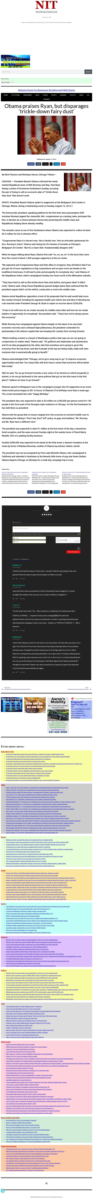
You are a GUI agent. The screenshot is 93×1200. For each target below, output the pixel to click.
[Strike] (22, 534)
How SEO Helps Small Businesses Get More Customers (23, 963)
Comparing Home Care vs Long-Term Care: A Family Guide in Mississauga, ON (30, 1149)
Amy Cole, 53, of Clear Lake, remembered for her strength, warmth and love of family (32, 811)
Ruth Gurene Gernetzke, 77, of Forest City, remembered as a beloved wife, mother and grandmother (36, 804)
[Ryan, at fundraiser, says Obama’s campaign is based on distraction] (17, 477)
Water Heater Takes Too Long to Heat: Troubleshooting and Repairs (27, 1168)
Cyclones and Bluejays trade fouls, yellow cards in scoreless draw (26, 911)
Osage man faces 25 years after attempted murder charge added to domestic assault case (33, 889)
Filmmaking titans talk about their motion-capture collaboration (26, 1094)
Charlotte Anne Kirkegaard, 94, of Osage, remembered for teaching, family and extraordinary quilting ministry (40, 823)
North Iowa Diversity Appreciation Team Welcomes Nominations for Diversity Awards (33, 1110)
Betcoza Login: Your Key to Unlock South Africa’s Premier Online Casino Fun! (30, 1030)
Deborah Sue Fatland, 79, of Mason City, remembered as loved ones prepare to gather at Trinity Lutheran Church (40, 802)
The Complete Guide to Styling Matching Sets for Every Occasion (26, 861)
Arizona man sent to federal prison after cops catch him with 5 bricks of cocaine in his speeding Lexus (37, 1066)
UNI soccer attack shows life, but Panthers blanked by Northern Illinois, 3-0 (29, 913)
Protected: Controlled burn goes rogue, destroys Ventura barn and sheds (28, 773)
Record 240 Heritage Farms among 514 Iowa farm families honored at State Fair (31, 966)
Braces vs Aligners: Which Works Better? (19, 1123)
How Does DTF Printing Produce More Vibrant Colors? (23, 851)
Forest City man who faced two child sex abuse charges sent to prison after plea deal (32, 875)
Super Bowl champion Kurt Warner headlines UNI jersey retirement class (28, 932)
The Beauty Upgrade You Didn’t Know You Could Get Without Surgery (27, 1134)
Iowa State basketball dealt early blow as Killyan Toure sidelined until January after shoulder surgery (37, 920)
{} (37, 534)
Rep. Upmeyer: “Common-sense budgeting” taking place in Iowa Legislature (29, 1054)
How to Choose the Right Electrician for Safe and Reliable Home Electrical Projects (31, 1154)
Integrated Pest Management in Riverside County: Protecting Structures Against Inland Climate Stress (37, 961)
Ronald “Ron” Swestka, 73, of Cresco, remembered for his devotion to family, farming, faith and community (38, 830)
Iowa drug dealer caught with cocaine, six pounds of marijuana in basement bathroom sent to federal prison (39, 887)
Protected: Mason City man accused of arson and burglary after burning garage (30, 766)
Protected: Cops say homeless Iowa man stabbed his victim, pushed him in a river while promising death (38, 756)
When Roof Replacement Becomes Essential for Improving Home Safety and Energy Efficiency (35, 1151)
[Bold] (14, 534)
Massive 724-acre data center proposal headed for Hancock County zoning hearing (32, 940)
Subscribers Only (7, 752)
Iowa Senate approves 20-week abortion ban (20, 1073)
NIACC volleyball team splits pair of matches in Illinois (23, 916)
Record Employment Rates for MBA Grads (19, 1025)
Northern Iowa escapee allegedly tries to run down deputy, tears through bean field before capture (36, 894)
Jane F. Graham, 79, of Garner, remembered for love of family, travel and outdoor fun (32, 832)
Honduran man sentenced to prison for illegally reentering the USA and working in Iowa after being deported (39, 1058)
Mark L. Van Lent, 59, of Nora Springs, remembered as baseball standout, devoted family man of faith (37, 787)
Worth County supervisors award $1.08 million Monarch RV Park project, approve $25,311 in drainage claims (40, 994)
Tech (3, 1004)
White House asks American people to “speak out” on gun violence (26, 1047)
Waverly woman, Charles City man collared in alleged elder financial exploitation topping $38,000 (36, 899)
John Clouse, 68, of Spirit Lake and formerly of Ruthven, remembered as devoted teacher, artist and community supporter (43, 821)
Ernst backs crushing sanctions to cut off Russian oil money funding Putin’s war (30, 866)
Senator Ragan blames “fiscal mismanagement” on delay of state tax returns (29, 1075)
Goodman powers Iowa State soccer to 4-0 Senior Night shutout (26, 928)
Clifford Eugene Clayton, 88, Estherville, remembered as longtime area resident (30, 797)
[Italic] (17, 534)
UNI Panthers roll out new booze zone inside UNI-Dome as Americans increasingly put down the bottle (38, 906)
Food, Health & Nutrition (10, 1118)
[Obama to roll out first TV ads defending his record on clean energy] (77, 477)
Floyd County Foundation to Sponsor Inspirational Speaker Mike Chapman (29, 1089)
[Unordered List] (27, 534)
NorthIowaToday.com (46, 11)
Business (63, 95)
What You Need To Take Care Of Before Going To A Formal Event (26, 1020)
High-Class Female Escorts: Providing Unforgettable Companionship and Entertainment (33, 1011)
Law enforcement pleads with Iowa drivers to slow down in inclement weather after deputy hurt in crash (38, 1106)
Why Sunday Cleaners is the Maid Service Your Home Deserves (25, 1158)
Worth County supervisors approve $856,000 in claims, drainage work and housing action (33, 942)
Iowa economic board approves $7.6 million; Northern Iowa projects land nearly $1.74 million (35, 954)
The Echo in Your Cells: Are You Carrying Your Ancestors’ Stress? (26, 859)
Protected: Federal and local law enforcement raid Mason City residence (28, 759)
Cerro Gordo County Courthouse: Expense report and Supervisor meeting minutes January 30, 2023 (36, 1101)
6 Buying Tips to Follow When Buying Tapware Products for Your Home (28, 1023)
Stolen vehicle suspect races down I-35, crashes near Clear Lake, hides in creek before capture (35, 892)
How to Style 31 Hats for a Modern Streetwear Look (22, 1035)
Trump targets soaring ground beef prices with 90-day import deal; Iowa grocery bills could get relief (37, 842)
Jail (88, 95)
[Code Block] (32, 534)
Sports (53, 95)
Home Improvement (8, 1146)
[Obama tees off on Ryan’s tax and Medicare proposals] (47, 477)
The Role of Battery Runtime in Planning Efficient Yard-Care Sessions (27, 949)
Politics (73, 95)
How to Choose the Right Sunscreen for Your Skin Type (23, 1127)
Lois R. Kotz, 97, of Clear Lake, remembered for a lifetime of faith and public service (31, 795)
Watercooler (6, 1042)
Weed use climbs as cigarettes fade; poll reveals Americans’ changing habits (29, 840)
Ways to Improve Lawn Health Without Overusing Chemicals (25, 1037)
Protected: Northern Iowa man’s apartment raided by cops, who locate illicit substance (32, 780)
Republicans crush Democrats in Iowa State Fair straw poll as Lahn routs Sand (30, 980)
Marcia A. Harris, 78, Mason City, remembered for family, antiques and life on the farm (32, 790)
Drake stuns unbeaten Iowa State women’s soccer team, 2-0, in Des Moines (29, 923)
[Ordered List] (24, 534)
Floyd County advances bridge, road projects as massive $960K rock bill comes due (32, 944)
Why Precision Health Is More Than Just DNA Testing (22, 1125)
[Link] (34, 534)
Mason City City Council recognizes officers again (21, 1056)
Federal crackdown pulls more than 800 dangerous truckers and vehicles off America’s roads (34, 856)
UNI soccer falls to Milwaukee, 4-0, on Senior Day (21, 930)
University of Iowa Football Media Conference (20, 1049)
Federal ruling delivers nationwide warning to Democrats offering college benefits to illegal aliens (36, 863)
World (45, 95)
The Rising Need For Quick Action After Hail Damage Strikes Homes (27, 1156)
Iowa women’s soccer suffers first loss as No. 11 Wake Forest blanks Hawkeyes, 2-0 (32, 918)
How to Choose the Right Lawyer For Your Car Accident (23, 1009)
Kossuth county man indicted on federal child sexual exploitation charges (28, 1077)
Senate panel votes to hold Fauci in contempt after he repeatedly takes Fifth (29, 854)
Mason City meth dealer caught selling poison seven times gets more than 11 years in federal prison (36, 882)
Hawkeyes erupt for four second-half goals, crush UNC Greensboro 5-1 (28, 909)
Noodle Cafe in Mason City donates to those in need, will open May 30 (27, 1087)
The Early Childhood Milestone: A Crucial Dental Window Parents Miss (28, 1141)
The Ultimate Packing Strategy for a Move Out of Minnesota (25, 1170)
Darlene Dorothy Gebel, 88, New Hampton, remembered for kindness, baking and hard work (34, 792)
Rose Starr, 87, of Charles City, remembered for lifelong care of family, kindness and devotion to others (37, 818)
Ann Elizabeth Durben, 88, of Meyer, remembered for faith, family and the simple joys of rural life (36, 828)
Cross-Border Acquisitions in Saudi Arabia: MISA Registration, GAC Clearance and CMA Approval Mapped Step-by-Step (43, 956)
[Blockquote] (29, 534)
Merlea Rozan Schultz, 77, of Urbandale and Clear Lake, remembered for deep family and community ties (38, 806)
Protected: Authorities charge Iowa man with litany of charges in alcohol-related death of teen (35, 754)
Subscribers (27, 95)
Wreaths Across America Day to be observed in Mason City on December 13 (30, 1108)
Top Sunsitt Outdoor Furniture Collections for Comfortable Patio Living (28, 1161)
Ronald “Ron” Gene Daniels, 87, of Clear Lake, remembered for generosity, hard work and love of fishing (38, 825)
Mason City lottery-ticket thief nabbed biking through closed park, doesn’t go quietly (32, 873)
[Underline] (19, 534)
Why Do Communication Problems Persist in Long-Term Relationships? (28, 1130)
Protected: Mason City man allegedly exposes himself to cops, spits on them (29, 771)
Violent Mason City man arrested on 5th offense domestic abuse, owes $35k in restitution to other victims (38, 1099)
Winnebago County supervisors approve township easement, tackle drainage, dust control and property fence (40, 999)
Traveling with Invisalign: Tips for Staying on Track (21, 1132)
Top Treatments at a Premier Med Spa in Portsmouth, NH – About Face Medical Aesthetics (34, 1139)
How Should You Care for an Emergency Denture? (21, 1120)
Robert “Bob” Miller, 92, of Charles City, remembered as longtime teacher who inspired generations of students (40, 809)
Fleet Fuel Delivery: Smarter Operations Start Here (21, 1018)
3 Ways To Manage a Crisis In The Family (18, 1028)
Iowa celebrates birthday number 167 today (19, 1068)
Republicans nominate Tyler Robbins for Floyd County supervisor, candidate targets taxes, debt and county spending (42, 989)
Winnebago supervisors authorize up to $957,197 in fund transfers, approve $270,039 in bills (34, 992)
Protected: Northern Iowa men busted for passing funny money (25, 761)
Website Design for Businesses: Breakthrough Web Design (46, 90)
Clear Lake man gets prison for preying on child (20, 1051)
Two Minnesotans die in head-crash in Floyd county (22, 1092)
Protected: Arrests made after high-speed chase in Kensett (24, 768)
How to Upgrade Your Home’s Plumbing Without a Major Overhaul (27, 1032)
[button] (31, 164)
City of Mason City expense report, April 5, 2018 (21, 1103)
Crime (81, 95)
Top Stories (15, 95)
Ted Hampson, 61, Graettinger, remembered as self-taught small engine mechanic (31, 799)
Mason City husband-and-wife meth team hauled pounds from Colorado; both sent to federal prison (37, 885)
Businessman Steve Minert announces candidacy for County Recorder (27, 1070)
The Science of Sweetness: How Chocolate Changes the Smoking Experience (29, 1137)
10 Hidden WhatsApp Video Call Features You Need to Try (24, 959)
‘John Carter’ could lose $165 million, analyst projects (22, 1084)
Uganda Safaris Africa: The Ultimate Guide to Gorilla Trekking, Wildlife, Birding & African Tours (35, 844)
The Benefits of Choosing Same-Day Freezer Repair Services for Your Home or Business (33, 1163)
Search (88, 72)
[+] (40, 534)
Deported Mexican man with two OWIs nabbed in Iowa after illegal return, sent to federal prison (35, 897)
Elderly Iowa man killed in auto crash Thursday (20, 1044)
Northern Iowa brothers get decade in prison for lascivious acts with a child (29, 1113)
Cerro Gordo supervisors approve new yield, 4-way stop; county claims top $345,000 (32, 987)
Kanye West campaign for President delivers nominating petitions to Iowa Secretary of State (34, 1061)
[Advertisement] (46, 39)
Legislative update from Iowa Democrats (18, 1080)
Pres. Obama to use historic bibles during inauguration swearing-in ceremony (30, 1096)
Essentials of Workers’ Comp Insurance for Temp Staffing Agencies (26, 947)
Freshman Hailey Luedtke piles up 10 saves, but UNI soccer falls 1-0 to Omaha (30, 925)
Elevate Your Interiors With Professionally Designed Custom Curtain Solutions (30, 1165)
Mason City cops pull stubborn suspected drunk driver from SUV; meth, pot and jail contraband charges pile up (40, 878)
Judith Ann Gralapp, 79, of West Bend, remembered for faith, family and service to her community (36, 816)
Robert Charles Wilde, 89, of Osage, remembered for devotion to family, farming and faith (33, 813)
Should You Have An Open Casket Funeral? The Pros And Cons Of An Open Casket (31, 1016)
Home (6, 95)
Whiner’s (46, 99)
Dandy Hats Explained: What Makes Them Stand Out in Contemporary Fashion (30, 951)
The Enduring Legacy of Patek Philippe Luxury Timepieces (24, 1006)
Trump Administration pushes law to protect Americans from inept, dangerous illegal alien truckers (36, 1082)
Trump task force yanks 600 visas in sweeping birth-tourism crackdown (28, 847)
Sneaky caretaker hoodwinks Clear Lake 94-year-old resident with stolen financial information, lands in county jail (41, 880)
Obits (37, 95)
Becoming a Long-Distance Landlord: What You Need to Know (25, 1013)
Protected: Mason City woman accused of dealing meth (23, 778)
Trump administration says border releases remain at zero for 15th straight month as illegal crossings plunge (39, 849)
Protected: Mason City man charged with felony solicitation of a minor (27, 775)
